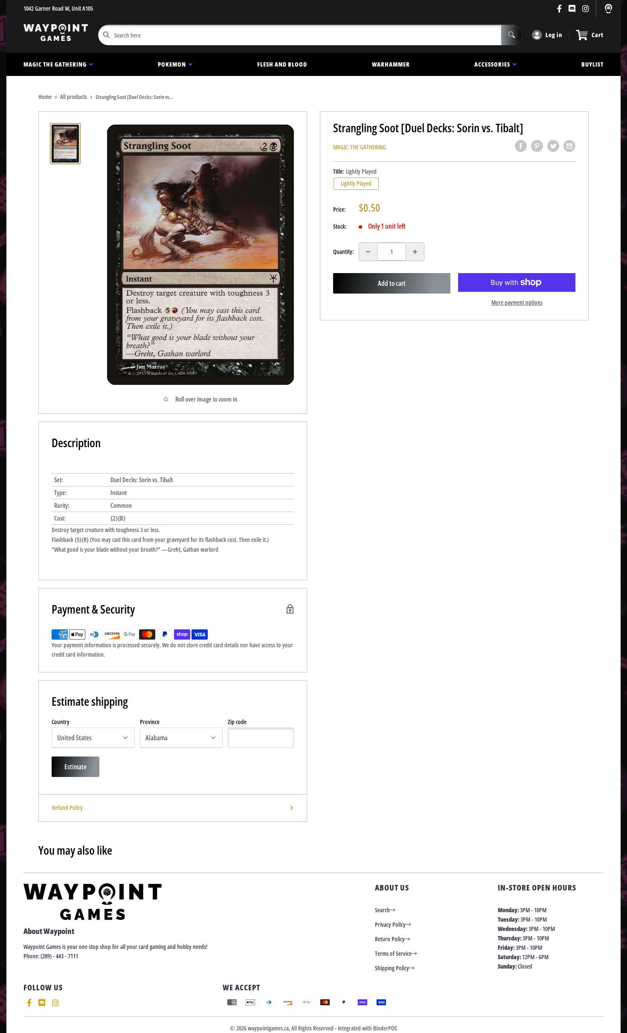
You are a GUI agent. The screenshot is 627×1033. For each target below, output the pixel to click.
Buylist (592, 64)
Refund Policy (67, 807)
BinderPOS (385, 1028)
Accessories (493, 64)
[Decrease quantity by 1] (368, 252)
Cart (598, 35)
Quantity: (343, 251)
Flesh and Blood (282, 64)
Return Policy (390, 939)
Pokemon (173, 64)
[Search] (511, 35)
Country (61, 722)
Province (150, 722)
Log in (554, 35)
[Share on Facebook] (521, 146)
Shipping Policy (392, 968)
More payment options (517, 302)
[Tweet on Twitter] (553, 146)
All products (73, 97)
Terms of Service (393, 953)
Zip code (237, 722)
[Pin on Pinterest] (537, 146)
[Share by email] (569, 146)
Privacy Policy (390, 924)
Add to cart (392, 283)
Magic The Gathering (56, 64)
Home (45, 97)
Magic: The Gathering (359, 147)
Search (382, 910)
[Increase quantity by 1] (415, 252)
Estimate (75, 766)
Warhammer (391, 64)
